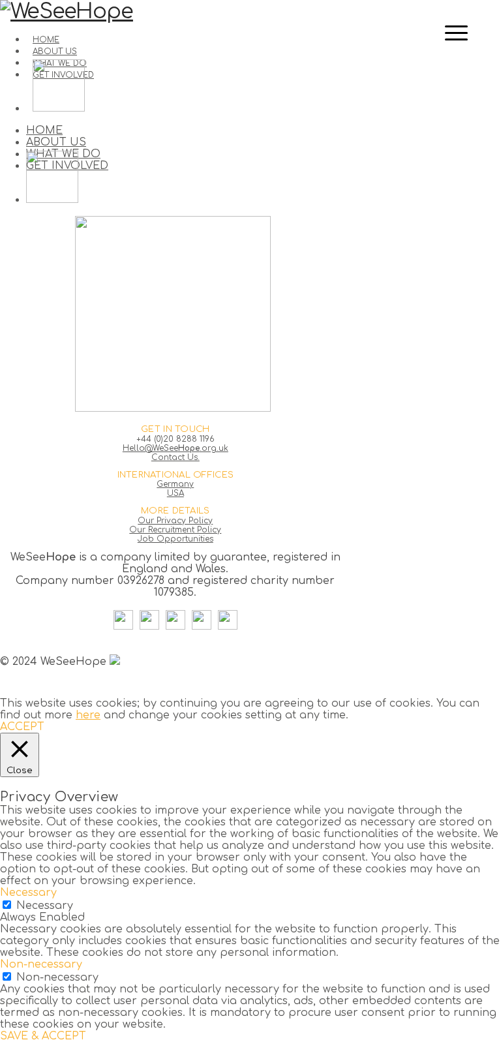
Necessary (44, 906)
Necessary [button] (28, 892)
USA (175, 493)
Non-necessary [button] (41, 964)
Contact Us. (175, 457)
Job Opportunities (175, 539)
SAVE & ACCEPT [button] (43, 1036)
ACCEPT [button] (22, 727)
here (88, 715)
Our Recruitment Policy (175, 529)
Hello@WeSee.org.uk (175, 448)
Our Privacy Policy (175, 520)
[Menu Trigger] (456, 32)
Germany (175, 484)
